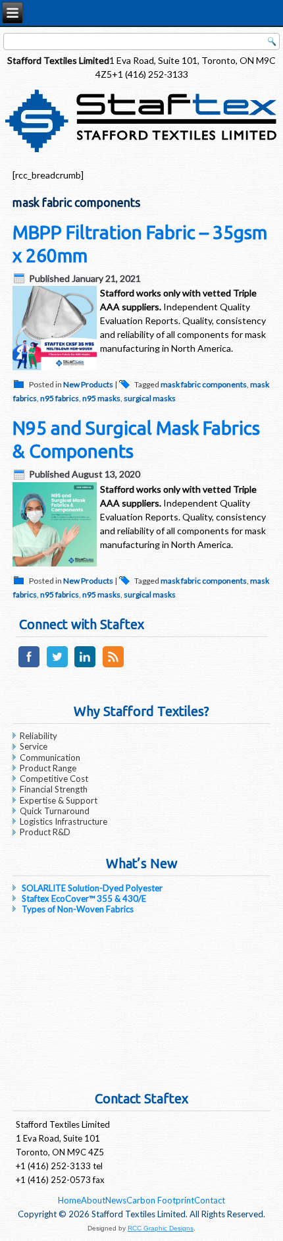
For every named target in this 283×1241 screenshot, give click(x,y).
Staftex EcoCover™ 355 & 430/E (84, 898)
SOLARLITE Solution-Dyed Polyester (92, 888)
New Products (88, 384)
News (115, 1200)
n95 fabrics (59, 398)
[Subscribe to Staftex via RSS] (113, 666)
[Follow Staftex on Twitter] (57, 666)
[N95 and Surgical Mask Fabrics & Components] (56, 566)
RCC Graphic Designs (160, 1228)
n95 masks (101, 398)
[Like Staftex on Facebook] (29, 666)
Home (69, 1200)
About (93, 1200)
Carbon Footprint (160, 1200)
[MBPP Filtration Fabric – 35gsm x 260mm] (56, 369)
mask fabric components (204, 384)
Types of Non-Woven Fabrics (78, 909)
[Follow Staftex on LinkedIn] (85, 666)
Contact (209, 1200)
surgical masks (150, 398)
